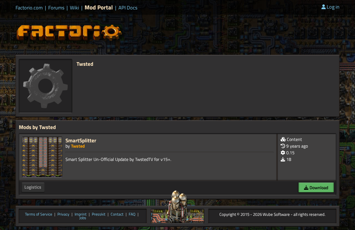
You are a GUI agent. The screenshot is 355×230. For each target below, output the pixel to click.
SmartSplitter (80, 140)
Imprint (81, 214)
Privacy (63, 214)
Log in (333, 7)
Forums (56, 7)
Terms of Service (38, 214)
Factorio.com (29, 7)
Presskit (98, 214)
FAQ (132, 214)
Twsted (78, 146)
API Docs (127, 7)
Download (318, 187)
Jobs (82, 218)
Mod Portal (99, 7)
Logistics (32, 187)
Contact (117, 214)
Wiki (74, 7)
